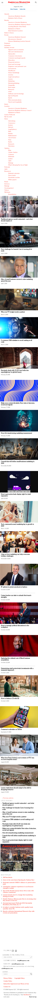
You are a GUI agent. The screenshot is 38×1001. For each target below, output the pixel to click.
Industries (7, 45)
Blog (9, 150)
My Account (8, 117)
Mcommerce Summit (15, 39)
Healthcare (11, 70)
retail (9, 91)
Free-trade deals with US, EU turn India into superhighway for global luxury (15, 371)
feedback (27, 995)
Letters (10, 159)
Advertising (11, 121)
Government (12, 68)
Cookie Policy (8, 981)
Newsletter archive (14, 177)
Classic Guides (12, 152)
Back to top (32, 997)
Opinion (6, 148)
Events (6, 35)
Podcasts (7, 167)
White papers (12, 179)
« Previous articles (7, 798)
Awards (6, 14)
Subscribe (22, 9)
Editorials (11, 156)
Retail (6, 182)
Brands (6, 20)
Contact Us (7, 986)
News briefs (12, 175)
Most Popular (14, 9)
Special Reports (13, 96)
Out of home (12, 137)
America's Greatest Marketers (17, 22)
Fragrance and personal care (17, 66)
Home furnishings (13, 73)
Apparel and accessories (16, 50)
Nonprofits (11, 85)
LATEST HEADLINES (6, 800)
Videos (6, 190)
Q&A (9, 161)
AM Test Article (7, 877)
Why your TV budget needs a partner (13, 312)
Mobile (10, 133)
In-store (10, 125)
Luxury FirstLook (9, 114)
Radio (10, 142)
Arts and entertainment (15, 52)
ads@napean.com (7, 968)
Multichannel (12, 135)
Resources (7, 171)
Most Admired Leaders (15, 31)
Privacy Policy (8, 978)
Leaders (6, 106)
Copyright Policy (19, 978)
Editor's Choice (9, 33)
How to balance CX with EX (10, 698)
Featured (7, 43)
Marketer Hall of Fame (15, 18)
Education (11, 60)
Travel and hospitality (15, 102)
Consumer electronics (15, 56)
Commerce (11, 123)
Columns (11, 154)
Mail (9, 131)
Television (11, 146)
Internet (10, 127)
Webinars (7, 192)
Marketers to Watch (14, 29)
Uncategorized (9, 188)
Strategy (10, 163)
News (6, 119)
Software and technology (16, 94)
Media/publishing (13, 83)
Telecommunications (14, 100)
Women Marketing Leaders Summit (19, 41)
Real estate (11, 87)
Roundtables (12, 194)
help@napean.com (23, 960)
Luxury (10, 79)
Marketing (11, 81)
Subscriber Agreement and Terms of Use (16, 984)
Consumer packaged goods (16, 58)
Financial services (14, 62)
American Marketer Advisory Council (19, 110)
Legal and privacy (13, 77)
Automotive (11, 54)
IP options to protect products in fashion (14, 587)
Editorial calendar (14, 173)
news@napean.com (18, 964)
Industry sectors (9, 47)
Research (11, 89)
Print (9, 140)
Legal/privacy (12, 129)
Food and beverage (14, 64)
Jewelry (10, 75)
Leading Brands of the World (17, 26)
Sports (10, 98)
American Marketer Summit (17, 37)
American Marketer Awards (16, 16)
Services (7, 184)
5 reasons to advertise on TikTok (11, 729)
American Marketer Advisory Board (19, 24)
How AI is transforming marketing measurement (16, 433)
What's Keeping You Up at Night (18, 165)
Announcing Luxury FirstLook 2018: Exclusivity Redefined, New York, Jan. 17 (17, 903)
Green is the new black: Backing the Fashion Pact (18, 880)
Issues (6, 104)
